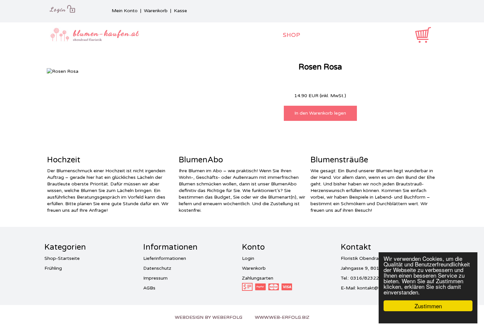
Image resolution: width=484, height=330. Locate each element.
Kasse (180, 11)
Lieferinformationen (164, 258)
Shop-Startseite (62, 258)
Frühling (53, 268)
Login (248, 258)
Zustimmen (428, 306)
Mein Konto (125, 11)
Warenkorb (156, 11)
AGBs (149, 288)
